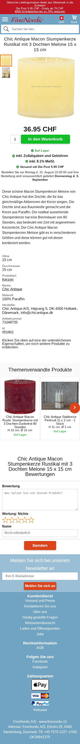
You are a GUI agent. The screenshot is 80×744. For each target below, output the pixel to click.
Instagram (40, 667)
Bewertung (11, 486)
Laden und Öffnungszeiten (40, 628)
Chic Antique (12, 289)
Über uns (40, 612)
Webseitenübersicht (40, 623)
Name (7, 526)
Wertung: (15, 514)
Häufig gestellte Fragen (40, 617)
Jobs (40, 634)
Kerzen (7, 279)
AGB (40, 648)
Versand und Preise (40, 600)
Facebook (40, 661)
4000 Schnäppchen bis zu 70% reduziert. (40, 11)
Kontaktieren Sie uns (40, 606)
